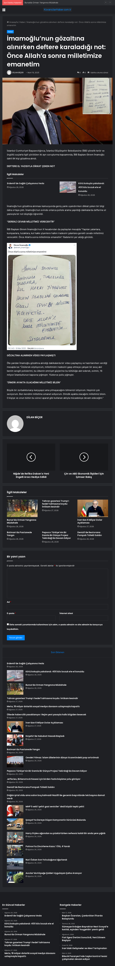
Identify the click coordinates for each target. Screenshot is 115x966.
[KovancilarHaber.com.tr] (57, 10)
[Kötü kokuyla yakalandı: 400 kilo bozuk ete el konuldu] (68, 187)
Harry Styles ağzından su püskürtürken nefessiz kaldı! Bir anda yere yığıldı (65, 833)
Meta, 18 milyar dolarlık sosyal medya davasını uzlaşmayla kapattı (43, 706)
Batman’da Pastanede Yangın (19, 534)
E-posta (11, 613)
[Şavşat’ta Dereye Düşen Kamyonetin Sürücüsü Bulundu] (15, 824)
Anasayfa (13, 22)
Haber (22, 22)
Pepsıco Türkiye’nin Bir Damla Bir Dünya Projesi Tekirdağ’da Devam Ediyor (56, 535)
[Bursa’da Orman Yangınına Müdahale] (22, 508)
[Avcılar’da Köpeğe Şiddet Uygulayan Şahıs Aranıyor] (15, 877)
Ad (9, 602)
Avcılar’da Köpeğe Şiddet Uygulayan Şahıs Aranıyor (54, 873)
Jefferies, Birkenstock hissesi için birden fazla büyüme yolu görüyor (43, 779)
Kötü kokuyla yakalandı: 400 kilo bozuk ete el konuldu (91, 187)
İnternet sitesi (66, 613)
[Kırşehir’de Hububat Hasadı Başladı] (15, 740)
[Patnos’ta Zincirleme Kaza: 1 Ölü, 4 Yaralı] (15, 850)
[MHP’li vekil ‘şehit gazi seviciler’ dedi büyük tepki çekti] (15, 810)
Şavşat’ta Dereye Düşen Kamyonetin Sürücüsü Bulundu (56, 819)
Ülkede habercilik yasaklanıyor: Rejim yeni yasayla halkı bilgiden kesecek (46, 714)
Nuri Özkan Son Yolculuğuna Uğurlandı (46, 859)
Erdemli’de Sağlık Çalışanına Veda (25, 183)
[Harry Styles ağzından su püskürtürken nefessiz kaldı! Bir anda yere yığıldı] (15, 837)
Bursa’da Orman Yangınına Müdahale (41, 2)
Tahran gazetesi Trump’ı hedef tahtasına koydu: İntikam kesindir (55, 503)
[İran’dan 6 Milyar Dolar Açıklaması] (92, 508)
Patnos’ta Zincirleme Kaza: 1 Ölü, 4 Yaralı (48, 846)
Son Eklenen (57, 652)
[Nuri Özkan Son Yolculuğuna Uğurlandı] (15, 864)
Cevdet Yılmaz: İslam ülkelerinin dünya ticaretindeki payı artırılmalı (62, 757)
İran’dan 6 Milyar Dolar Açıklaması (89, 521)
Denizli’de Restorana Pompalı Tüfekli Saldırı (89, 534)
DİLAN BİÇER (18, 72)
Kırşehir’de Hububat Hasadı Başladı (45, 736)
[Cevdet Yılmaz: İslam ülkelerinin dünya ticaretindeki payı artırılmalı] (15, 761)
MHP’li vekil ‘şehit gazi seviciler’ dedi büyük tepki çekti (55, 806)
